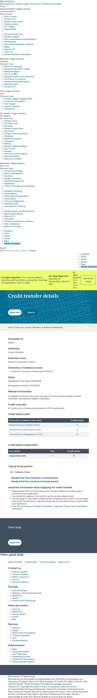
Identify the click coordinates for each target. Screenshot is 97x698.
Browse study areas (13, 21)
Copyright (25, 686)
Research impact (12, 71)
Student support (12, 36)
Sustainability (10, 193)
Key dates (9, 219)
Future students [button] (7, 9)
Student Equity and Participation (19, 211)
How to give (9, 104)
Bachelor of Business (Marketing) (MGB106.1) (32, 371)
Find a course (6, 14)
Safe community (11, 156)
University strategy (13, 171)
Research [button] (4, 59)
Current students (48, 562)
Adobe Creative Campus (15, 146)
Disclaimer (35, 686)
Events (15, 617)
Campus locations (12, 178)
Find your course (23, 327)
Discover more (7, 64)
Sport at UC (9, 148)
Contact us (9, 86)
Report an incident (12, 159)
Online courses (11, 24)
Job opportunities (20, 651)
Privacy (43, 686)
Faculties (8, 176)
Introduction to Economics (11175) (25, 429)
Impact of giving (11, 106)
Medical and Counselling (23, 633)
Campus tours (10, 121)
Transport (8, 141)
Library (7, 238)
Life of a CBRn (10, 74)
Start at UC (9, 49)
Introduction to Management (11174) (26, 434)
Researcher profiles (21, 656)
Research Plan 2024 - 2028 (17, 69)
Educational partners (14, 181)
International (10, 29)
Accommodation (20, 640)
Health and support (13, 138)
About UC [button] (4, 163)
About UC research (13, 66)
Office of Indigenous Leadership (19, 186)
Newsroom (17, 611)
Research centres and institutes (19, 76)
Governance (10, 198)
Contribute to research (15, 79)
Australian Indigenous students (18, 44)
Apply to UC (64, 562)
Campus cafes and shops (16, 133)
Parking (7, 143)
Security (8, 151)
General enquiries (20, 582)
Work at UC (9, 216)
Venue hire (9, 131)
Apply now (15, 312)
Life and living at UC (13, 34)
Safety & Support (12, 243)
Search (3, 250)
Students (8, 231)
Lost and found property (15, 153)
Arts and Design (19, 590)
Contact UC (13, 686)
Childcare (8, 136)
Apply (6, 47)
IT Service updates (21, 635)
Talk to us (8, 52)
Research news (11, 84)
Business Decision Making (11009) (24, 425)
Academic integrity (13, 191)
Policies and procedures (23, 661)
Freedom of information (23, 659)
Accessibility (54, 686)
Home (11, 327)
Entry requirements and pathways (20, 39)
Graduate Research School (16, 81)
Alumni (7, 236)
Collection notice (68, 686)
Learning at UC (11, 203)
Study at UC (10, 19)
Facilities (8, 126)
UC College (9, 26)
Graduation (9, 183)
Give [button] (2, 91)
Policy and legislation (14, 201)
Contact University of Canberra (19, 221)
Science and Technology (23, 600)
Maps (6, 241)
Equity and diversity (13, 214)
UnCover (16, 609)
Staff (6, 233)
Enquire (31, 312)
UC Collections (11, 123)
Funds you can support (14, 101)
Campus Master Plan (13, 128)
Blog (14, 619)
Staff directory (19, 654)
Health (15, 598)
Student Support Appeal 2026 (18, 98)
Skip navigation (7, 1)
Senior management (13, 173)
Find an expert (18, 614)
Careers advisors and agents (17, 54)
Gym (14, 638)
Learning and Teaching (14, 206)
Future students (19, 572)
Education (17, 595)
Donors (15, 579)
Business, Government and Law (26, 593)
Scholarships (10, 41)
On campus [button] (5, 113)
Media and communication (16, 196)
